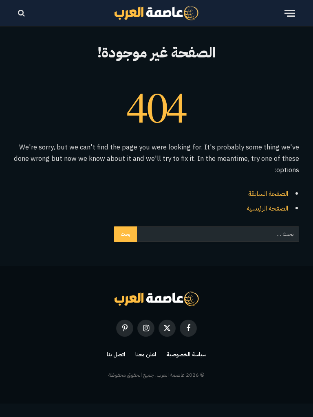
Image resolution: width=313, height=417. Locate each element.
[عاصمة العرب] (156, 13)
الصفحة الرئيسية (267, 208)
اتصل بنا (116, 354)
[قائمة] (289, 13)
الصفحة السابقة (268, 194)
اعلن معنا (145, 354)
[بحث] (22, 13)
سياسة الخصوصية (186, 354)
